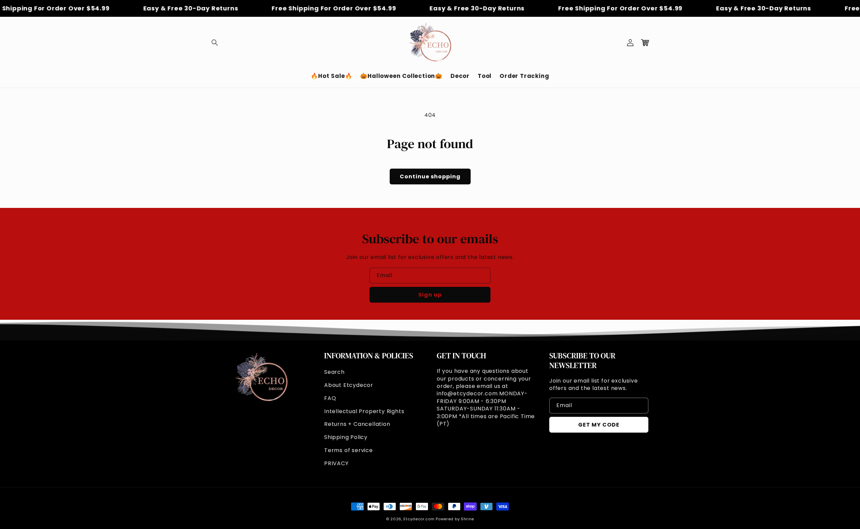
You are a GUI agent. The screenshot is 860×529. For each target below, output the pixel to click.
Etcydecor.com (418, 519)
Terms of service (348, 450)
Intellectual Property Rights (364, 411)
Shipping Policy (346, 437)
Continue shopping (430, 176)
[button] (215, 42)
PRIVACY (336, 463)
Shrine (467, 519)
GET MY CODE (598, 425)
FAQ (330, 398)
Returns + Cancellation (357, 424)
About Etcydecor (348, 385)
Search (334, 372)
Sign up (430, 295)
